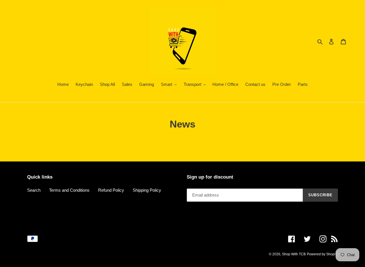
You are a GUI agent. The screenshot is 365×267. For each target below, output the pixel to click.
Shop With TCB (294, 254)
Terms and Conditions (69, 190)
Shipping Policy (147, 190)
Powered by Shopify (322, 254)
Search (33, 190)
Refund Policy (111, 190)
